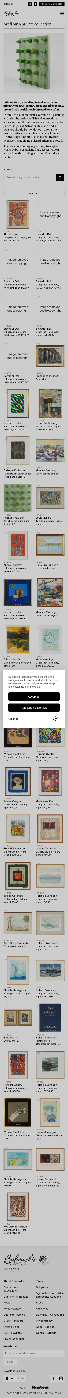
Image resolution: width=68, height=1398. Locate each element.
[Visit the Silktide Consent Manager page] (55, 719)
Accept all (34, 696)
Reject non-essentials (34, 708)
